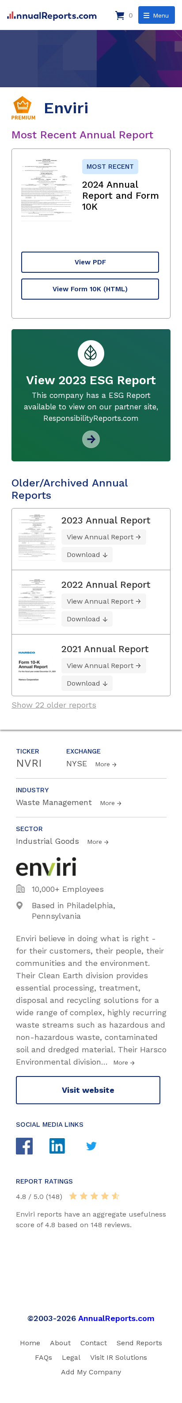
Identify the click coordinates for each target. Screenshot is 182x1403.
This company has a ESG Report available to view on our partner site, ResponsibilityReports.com (91, 407)
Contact (93, 1343)
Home (30, 1343)
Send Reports (139, 1343)
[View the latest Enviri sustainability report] (91, 444)
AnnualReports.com (116, 1318)
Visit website (88, 1090)
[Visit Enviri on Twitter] (100, 1147)
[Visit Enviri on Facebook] (32, 1147)
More (102, 764)
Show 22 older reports (53, 704)
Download (83, 554)
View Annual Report (100, 537)
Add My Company (91, 1372)
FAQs (43, 1357)
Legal (71, 1357)
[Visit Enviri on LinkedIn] (66, 1147)
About (60, 1343)
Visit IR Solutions (118, 1357)
